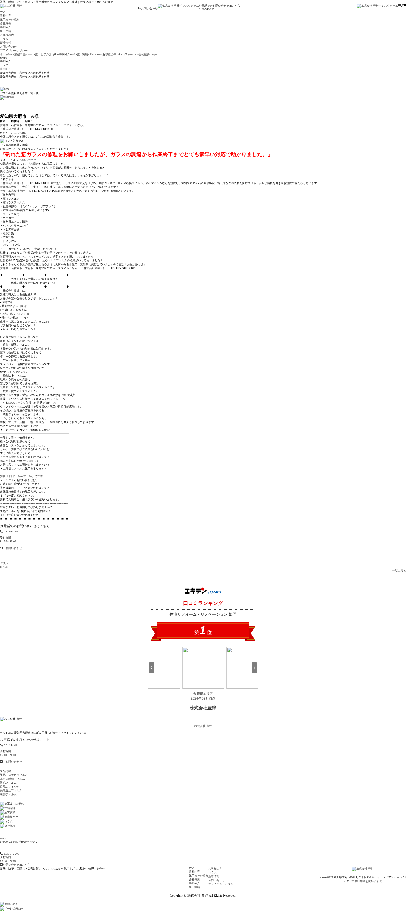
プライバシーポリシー (222, 884)
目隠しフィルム (9, 786)
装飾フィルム (8, 794)
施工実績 (89, 54)
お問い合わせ (149, 8)
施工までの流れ (47, 54)
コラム (130, 54)
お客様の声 (112, 54)
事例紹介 (68, 54)
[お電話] (402, 5)
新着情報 (213, 876)
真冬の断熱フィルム (12, 778)
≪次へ (4, 563)
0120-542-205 (206, 9)
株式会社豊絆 (11, 128)
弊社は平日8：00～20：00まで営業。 (23, 476)
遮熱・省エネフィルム (14, 774)
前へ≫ (4, 566)
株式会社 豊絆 (203, 726)
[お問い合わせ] (399, 5)
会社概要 (149, 54)
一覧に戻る (399, 570)
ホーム (7, 54)
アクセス (349, 881)
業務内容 (24, 54)
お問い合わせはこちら (16, 864)
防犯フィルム (8, 782)
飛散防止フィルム (11, 790)
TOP (191, 868)
